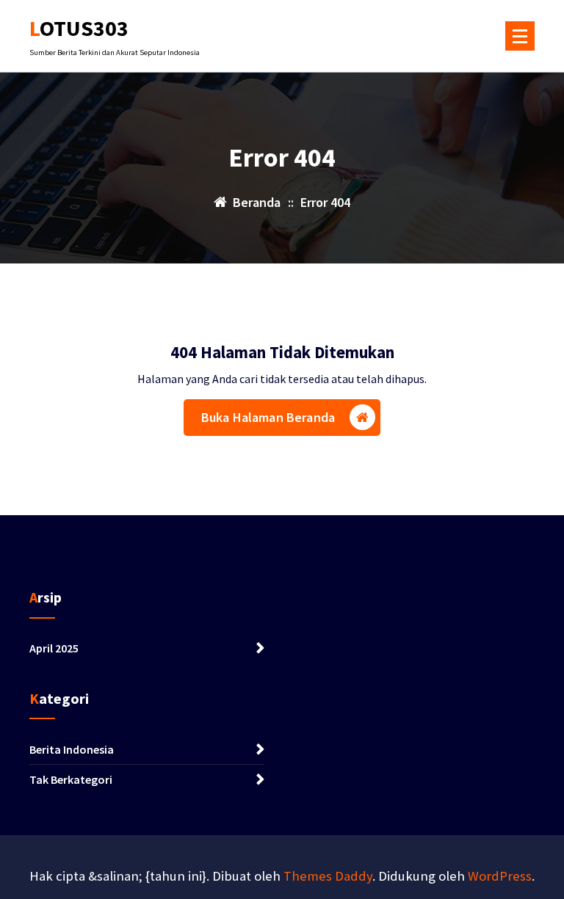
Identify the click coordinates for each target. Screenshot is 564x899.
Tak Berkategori (70, 779)
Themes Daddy (327, 875)
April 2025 (54, 648)
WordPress (500, 875)
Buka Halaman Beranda (268, 417)
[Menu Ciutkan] (520, 36)
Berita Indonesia (71, 749)
